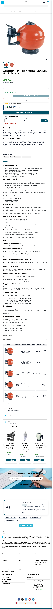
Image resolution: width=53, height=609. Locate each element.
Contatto (20, 564)
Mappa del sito (21, 569)
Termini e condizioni (6, 583)
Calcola (44, 120)
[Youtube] (29, 599)
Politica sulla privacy (6, 567)
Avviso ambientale (38, 558)
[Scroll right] (46, 445)
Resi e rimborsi (5, 581)
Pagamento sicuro (5, 577)
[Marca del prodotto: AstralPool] (5, 76)
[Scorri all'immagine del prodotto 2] (12, 65)
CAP (27, 118)
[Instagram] (22, 599)
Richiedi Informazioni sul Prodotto (26, 112)
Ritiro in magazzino (38, 564)
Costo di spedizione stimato (40, 562)
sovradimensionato (26, 156)
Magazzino (20, 567)
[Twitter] (26, 599)
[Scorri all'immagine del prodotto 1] (6, 65)
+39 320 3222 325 (39, 586)
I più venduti (20, 553)
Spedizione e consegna (6, 579)
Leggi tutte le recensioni (26, 525)
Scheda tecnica (7, 339)
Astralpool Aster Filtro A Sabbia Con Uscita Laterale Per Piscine (39, 447)
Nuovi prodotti (21, 558)
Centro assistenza (38, 555)
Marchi (19, 560)
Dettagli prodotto (7, 335)
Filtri (11, 156)
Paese (5, 118)
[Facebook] (19, 599)
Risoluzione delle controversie (8, 571)
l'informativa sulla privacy (33, 480)
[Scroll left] (4, 445)
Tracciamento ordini (6, 553)
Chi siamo (37, 553)
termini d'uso (23, 480)
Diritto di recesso (5, 569)
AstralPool (6, 156)
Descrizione (6, 161)
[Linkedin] (33, 599)
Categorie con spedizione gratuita (41, 560)
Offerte (19, 555)
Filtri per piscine (17, 156)
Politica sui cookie (5, 564)
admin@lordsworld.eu (39, 587)
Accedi (3, 555)
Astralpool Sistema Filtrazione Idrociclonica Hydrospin (25, 447)
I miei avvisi (4, 560)
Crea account (4, 558)
